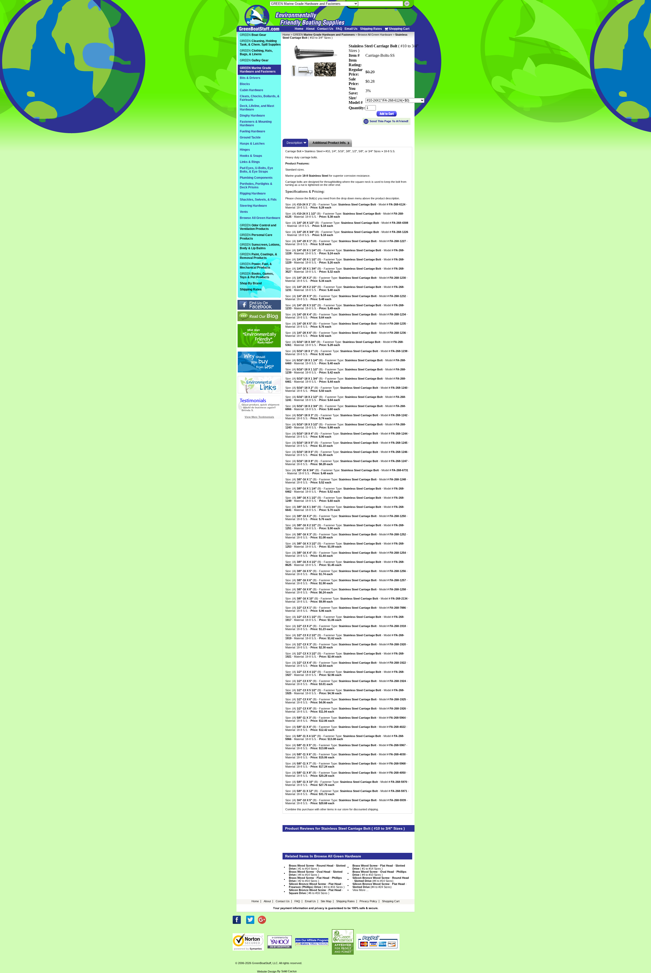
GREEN (324, 34)
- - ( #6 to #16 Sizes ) (316, 891)
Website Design (266, 971)
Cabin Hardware (251, 90)
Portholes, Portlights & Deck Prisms (256, 185)
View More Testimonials (259, 416)
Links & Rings (250, 162)
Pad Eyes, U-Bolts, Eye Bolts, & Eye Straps (256, 169)
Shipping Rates (371, 29)
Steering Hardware (253, 205)
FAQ (339, 29)
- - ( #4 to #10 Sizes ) (379, 873)
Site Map (326, 901)
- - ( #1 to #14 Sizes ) (317, 867)
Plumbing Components (256, 177)
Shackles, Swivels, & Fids (258, 199)
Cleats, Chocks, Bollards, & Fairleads (259, 98)
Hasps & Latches (252, 143)
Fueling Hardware (252, 131)
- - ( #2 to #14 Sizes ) (315, 879)
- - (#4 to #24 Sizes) (379, 885)
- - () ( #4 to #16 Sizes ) (317, 885)
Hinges (245, 149)
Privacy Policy (368, 901)
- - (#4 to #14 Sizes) (380, 879)
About (310, 29)
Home (299, 29)
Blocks (245, 84)
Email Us (351, 29)
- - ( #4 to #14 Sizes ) (316, 873)
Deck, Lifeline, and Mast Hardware (257, 107)
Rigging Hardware (253, 193)
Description (294, 143)
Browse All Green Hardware (375, 34)
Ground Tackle (250, 137)
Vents (244, 212)
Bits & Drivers (250, 78)
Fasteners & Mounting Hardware (256, 123)
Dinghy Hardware (252, 115)
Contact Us (325, 29)
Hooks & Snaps (251, 156)
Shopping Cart (399, 29)
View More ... (360, 890)
